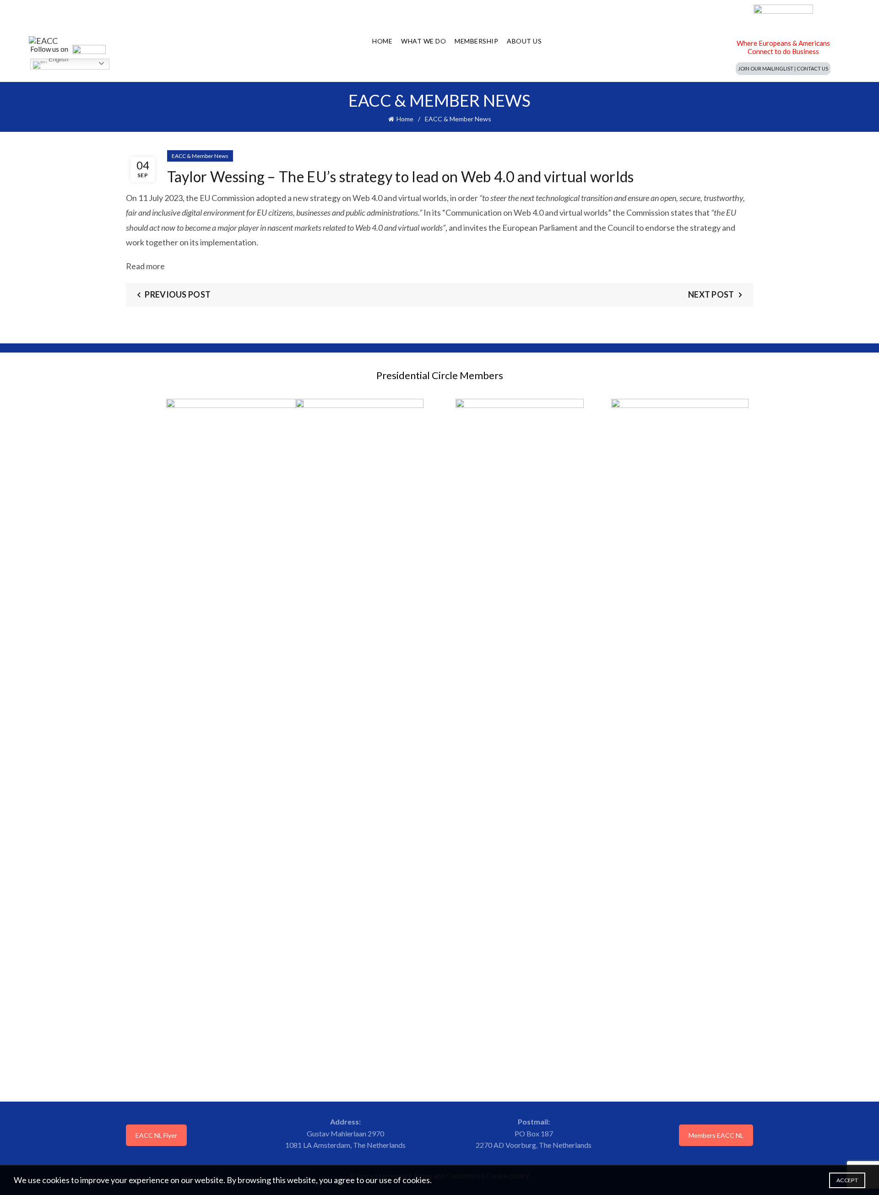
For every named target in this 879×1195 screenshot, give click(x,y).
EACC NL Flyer (156, 1135)
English (57, 61)
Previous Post (178, 294)
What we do (423, 41)
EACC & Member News (458, 119)
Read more (145, 266)
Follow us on (50, 49)
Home (382, 41)
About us (524, 41)
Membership (476, 41)
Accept (847, 1180)
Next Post (711, 294)
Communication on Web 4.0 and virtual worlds (526, 212)
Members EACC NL (716, 1135)
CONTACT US (812, 68)
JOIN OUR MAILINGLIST (765, 68)
